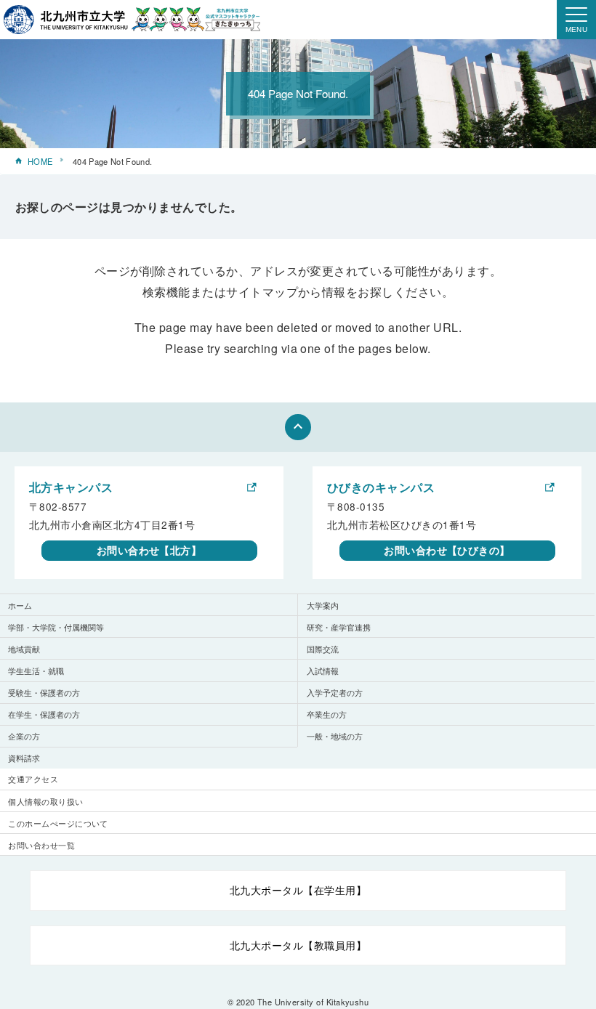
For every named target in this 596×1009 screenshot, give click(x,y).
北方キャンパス (71, 487)
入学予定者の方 (335, 692)
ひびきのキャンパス (381, 487)
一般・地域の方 (335, 736)
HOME (40, 161)
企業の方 (24, 736)
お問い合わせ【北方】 (149, 550)
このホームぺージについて (58, 823)
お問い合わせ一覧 (41, 845)
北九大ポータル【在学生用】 (298, 890)
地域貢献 (24, 649)
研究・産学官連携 (339, 627)
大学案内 (323, 605)
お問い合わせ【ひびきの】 (447, 550)
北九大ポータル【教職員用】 (298, 945)
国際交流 (323, 649)
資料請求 (24, 757)
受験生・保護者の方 (44, 692)
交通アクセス (33, 779)
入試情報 (323, 670)
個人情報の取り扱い (45, 801)
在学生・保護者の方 (44, 714)
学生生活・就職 (36, 670)
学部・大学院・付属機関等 (56, 627)
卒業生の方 (327, 714)
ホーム (20, 605)
